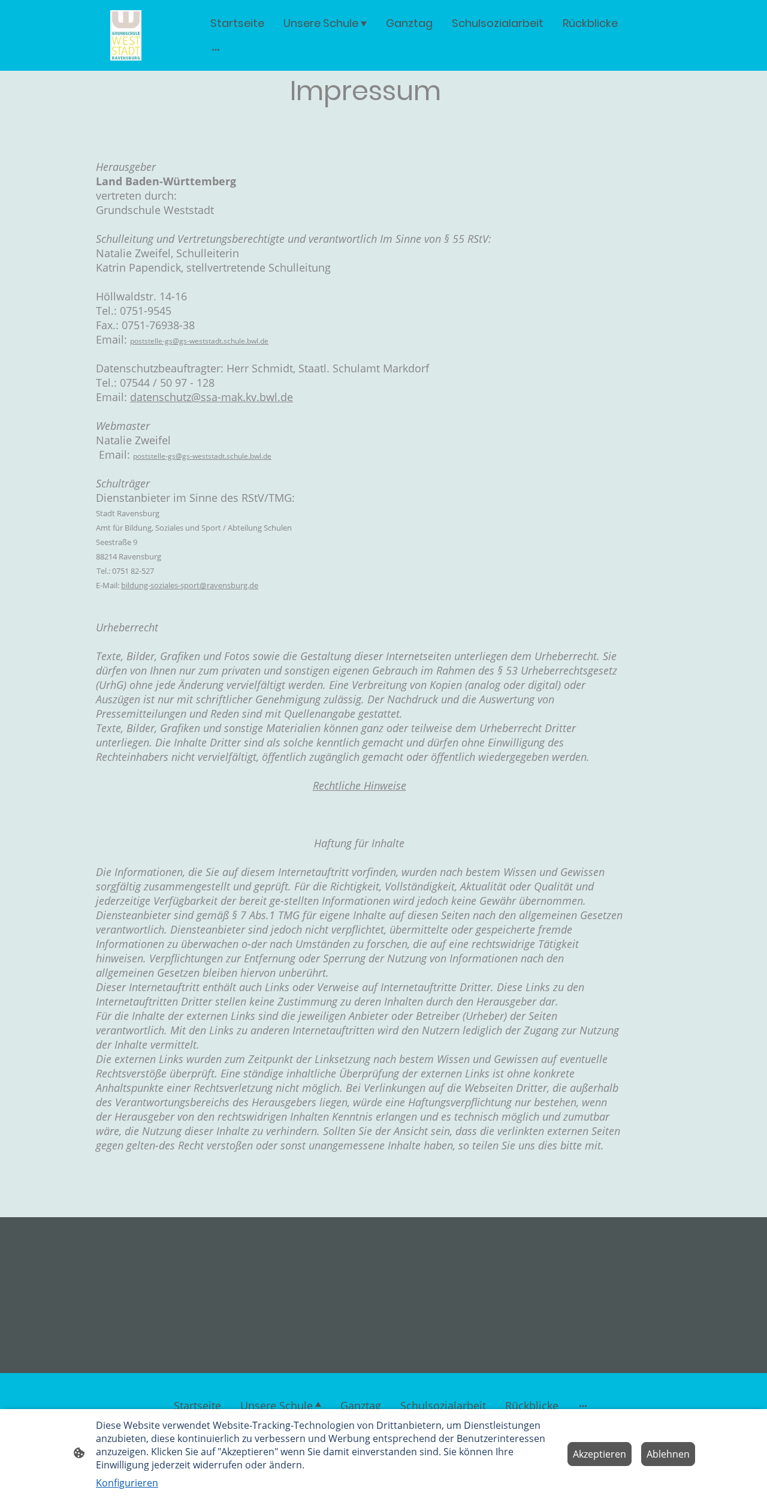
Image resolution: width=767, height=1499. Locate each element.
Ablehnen (668, 1454)
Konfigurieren (127, 1482)
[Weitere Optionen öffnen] (215, 49)
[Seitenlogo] (125, 35)
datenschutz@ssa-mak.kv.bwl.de (211, 397)
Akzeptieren (599, 1454)
